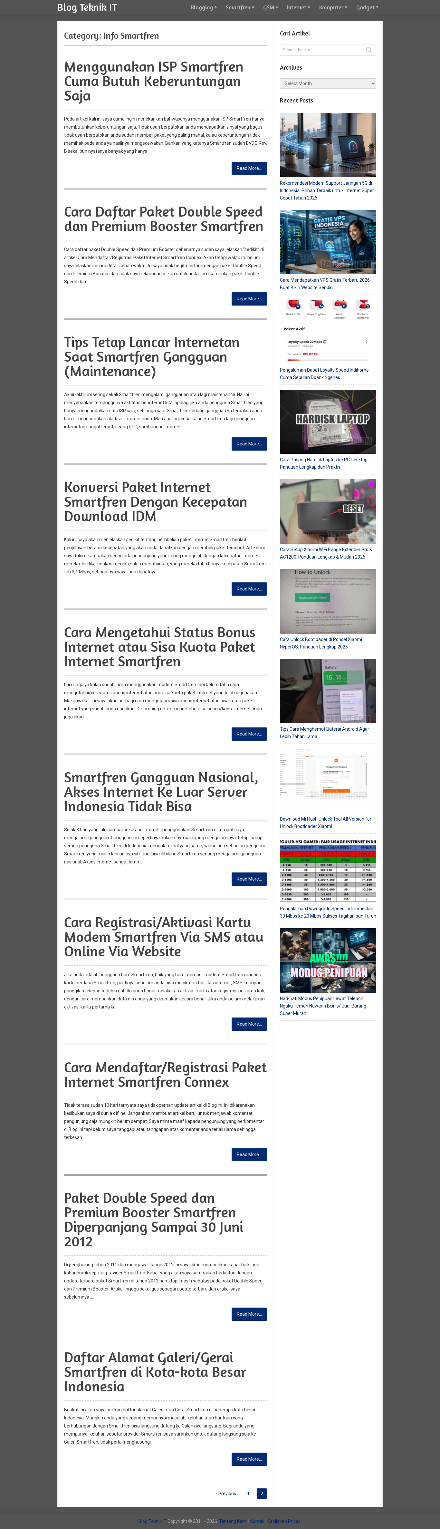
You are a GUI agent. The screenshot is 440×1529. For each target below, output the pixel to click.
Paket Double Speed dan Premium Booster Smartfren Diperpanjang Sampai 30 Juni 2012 (153, 1219)
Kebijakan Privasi (284, 1521)
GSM (268, 7)
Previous (226, 1493)
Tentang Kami (233, 1521)
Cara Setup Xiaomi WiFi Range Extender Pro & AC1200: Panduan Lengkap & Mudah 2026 (326, 553)
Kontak (257, 1521)
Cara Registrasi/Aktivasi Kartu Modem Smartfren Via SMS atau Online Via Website (163, 936)
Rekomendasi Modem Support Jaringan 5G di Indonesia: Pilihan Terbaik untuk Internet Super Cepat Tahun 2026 (327, 190)
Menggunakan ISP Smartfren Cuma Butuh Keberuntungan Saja (154, 80)
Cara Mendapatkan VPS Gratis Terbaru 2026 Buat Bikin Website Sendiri (325, 284)
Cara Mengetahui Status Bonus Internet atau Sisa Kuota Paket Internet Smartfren (159, 646)
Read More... (249, 168)
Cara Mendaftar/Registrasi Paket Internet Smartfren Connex (165, 1074)
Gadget (365, 7)
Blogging (202, 7)
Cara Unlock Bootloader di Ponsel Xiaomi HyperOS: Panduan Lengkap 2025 (321, 643)
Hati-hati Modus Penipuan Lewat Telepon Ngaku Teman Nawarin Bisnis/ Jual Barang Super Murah (323, 1006)
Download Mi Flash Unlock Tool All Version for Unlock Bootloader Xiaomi (325, 822)
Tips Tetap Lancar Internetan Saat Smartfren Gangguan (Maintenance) (152, 356)
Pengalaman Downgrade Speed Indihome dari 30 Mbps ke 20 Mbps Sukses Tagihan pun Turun (328, 912)
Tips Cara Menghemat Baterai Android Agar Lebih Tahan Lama (324, 732)
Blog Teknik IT (87, 7)
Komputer (331, 7)
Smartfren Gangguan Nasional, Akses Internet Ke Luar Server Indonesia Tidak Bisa (161, 791)
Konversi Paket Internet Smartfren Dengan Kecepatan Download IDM (155, 501)
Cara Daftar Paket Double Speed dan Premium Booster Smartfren (163, 218)
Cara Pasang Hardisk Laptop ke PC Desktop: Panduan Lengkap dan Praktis (324, 463)
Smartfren (238, 7)
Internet (296, 7)
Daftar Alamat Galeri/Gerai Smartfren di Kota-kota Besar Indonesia (155, 1371)
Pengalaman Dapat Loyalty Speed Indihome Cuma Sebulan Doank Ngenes (324, 373)
